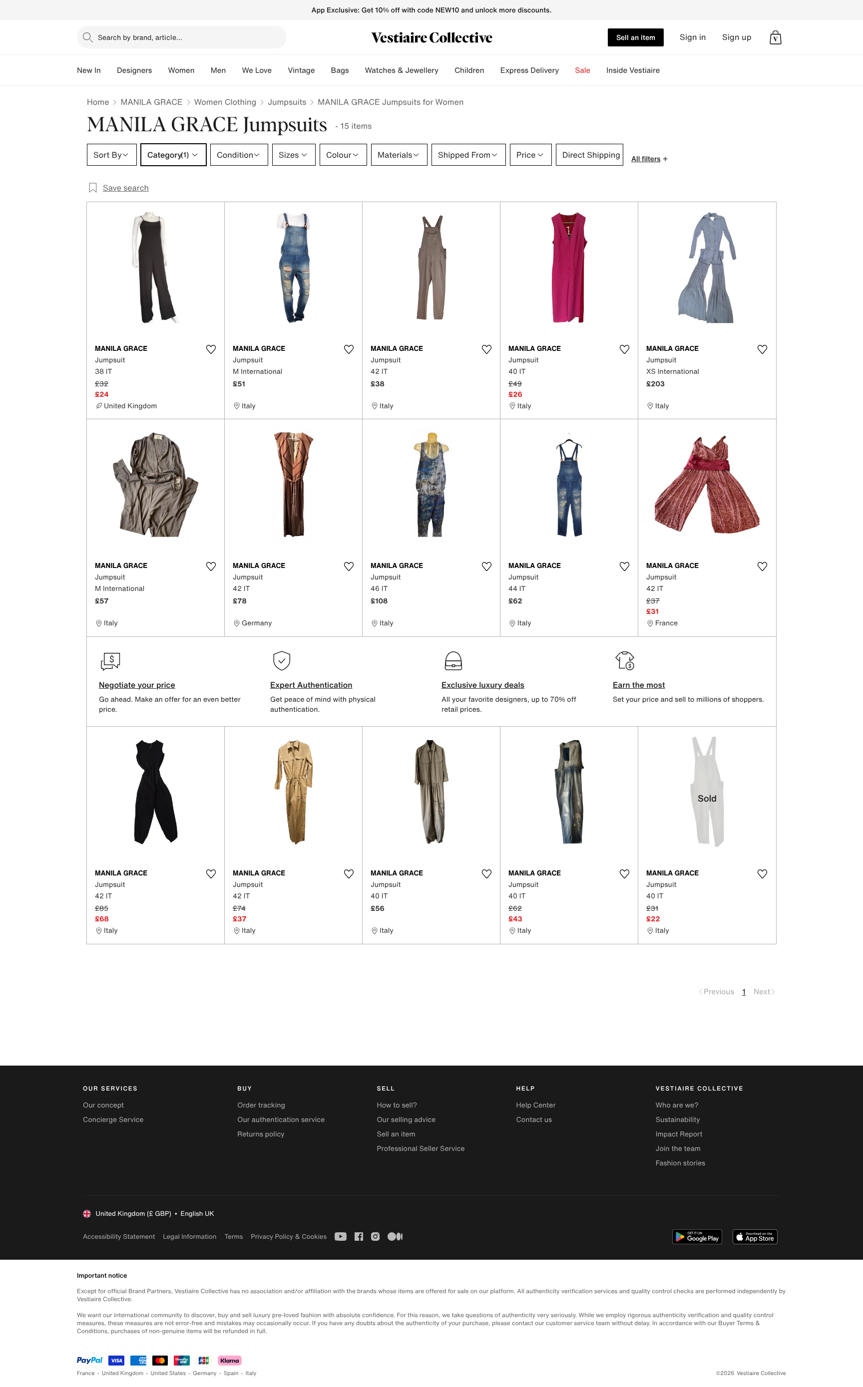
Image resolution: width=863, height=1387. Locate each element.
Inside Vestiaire (633, 70)
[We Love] (280, 70)
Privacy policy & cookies (289, 1236)
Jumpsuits (287, 102)
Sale (582, 70)
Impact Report (679, 1134)
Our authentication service (281, 1119)
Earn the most (639, 685)
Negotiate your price (137, 685)
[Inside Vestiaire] (668, 70)
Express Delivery (529, 70)
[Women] (203, 70)
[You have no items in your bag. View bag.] (776, 37)
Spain (231, 1373)
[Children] (492, 70)
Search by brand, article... (140, 37)
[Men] (234, 70)
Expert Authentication (311, 685)
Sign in (693, 37)
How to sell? (397, 1105)
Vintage (301, 70)
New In (89, 70)
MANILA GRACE (151, 102)
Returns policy (260, 1134)
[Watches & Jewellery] (446, 70)
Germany (205, 1373)
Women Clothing (225, 102)
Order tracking (261, 1105)
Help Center (536, 1105)
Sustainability (678, 1119)
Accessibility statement (119, 1236)
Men (218, 70)
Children (469, 70)
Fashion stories (680, 1163)
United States (168, 1373)
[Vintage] (323, 70)
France (86, 1373)
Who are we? (677, 1105)
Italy (251, 1373)
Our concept (103, 1105)
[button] (776, 37)
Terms (233, 1236)
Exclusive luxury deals (482, 685)
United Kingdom (123, 1373)
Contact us (534, 1119)
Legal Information (189, 1236)
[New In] (109, 70)
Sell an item (635, 37)
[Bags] (357, 70)
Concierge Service (113, 1119)
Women (181, 70)
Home (98, 102)
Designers (134, 70)
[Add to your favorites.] (211, 349)
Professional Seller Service (420, 1148)
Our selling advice (406, 1119)
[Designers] (160, 70)
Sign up (737, 37)
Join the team (678, 1148)
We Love (257, 70)
